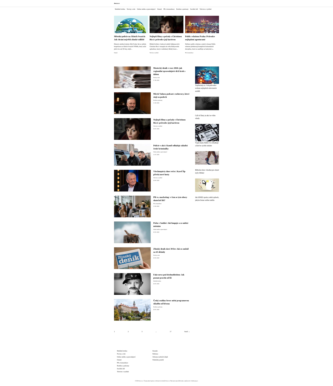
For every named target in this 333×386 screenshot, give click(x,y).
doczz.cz (117, 3)
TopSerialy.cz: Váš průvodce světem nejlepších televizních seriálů (206, 88)
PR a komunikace (169, 9)
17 (170, 331)
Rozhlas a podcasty (182, 9)
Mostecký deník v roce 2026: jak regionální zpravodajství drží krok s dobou (169, 71)
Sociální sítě (194, 9)
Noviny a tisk (131, 9)
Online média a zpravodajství (146, 9)
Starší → (187, 331)
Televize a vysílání (205, 9)
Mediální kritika (120, 9)
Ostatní (159, 9)
